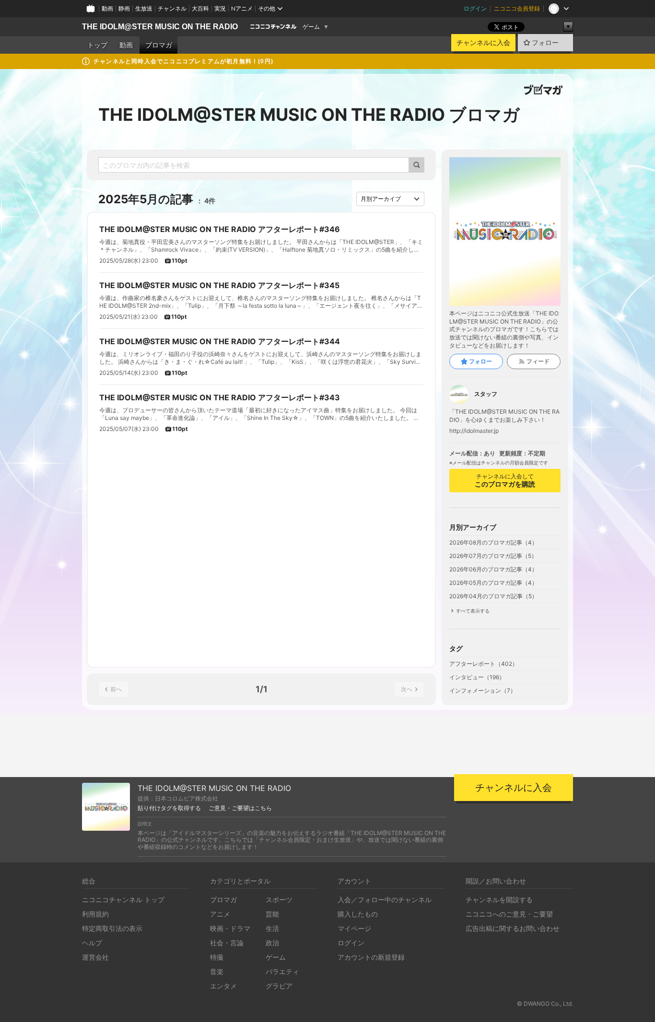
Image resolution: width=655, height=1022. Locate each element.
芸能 (272, 914)
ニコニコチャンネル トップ (123, 899)
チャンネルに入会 (483, 42)
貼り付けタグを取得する (169, 808)
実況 (220, 8)
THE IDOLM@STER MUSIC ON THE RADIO (160, 27)
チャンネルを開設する (499, 899)
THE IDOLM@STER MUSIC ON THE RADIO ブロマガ (309, 114)
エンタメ (223, 986)
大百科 (200, 8)
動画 (107, 8)
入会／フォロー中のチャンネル (385, 899)
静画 (124, 8)
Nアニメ (242, 8)
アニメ (220, 914)
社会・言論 (227, 943)
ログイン (475, 8)
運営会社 (95, 957)
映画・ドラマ (230, 928)
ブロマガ (158, 45)
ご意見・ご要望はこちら (240, 808)
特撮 (216, 957)
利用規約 (95, 914)
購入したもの (358, 914)
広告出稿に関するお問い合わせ (513, 928)
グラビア (279, 986)
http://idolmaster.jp (474, 431)
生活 (272, 928)
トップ (97, 45)
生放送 (143, 8)
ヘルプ (92, 943)
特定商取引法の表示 (112, 928)
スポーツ (279, 899)
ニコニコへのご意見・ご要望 (509, 914)
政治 (272, 943)
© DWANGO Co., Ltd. (545, 1003)
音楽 (216, 971)
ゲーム (311, 26)
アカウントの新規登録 (371, 957)
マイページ (354, 928)
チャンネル (172, 8)
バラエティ (282, 971)
